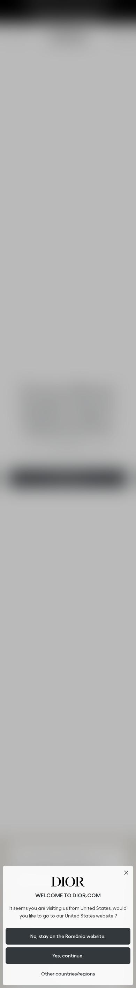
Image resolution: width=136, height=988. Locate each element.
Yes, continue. (68, 955)
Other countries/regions (68, 974)
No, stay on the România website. (68, 936)
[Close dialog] (126, 872)
